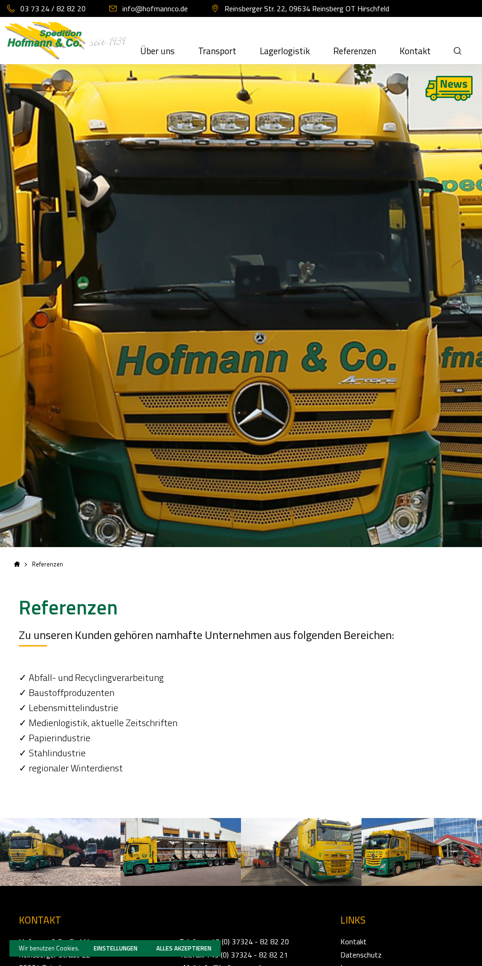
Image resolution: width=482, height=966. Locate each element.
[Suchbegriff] (457, 40)
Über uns (157, 50)
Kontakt (415, 50)
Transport (217, 50)
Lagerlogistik (285, 50)
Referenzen (354, 50)
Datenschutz (361, 954)
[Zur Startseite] (60, 46)
